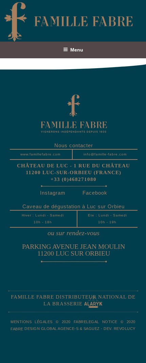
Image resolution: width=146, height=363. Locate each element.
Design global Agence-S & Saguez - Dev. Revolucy (79, 329)
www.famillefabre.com (40, 154)
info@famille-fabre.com (105, 154)
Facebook (95, 193)
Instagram (53, 193)
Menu (76, 49)
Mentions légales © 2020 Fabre (48, 322)
